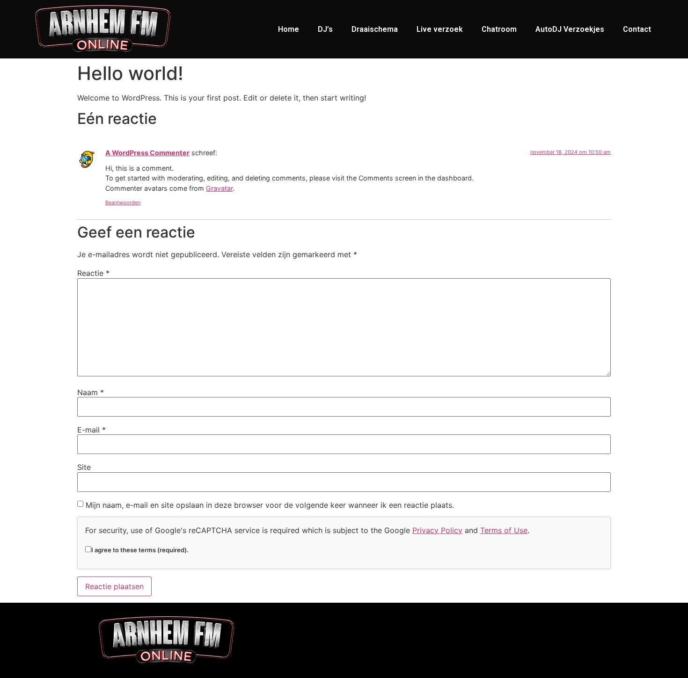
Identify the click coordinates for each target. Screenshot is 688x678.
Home (288, 29)
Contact (637, 29)
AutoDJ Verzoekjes (569, 29)
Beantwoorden (122, 202)
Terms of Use (503, 530)
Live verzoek (440, 29)
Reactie (93, 273)
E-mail (91, 429)
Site (84, 467)
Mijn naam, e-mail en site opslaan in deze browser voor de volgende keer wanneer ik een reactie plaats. (270, 505)
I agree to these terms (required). (140, 549)
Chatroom (499, 29)
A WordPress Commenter (147, 153)
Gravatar (219, 188)
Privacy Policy (437, 530)
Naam (90, 392)
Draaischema (374, 29)
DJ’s (325, 29)
